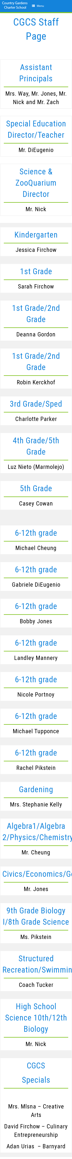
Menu (40, 5)
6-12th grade (36, 533)
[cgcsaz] (15, 9)
